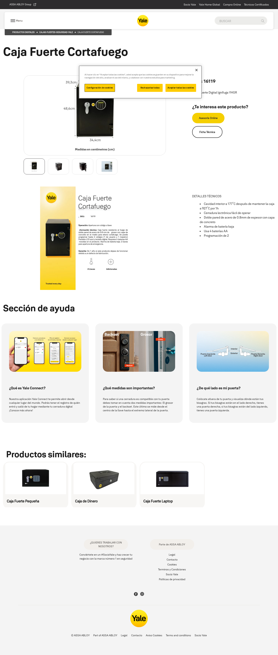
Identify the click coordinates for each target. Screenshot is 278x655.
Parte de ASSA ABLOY (172, 544)
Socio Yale (190, 4)
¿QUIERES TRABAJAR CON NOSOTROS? (106, 544)
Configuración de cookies (100, 87)
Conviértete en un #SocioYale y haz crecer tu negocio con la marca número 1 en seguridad (105, 556)
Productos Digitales (23, 32)
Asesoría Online (208, 118)
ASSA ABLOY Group (20, 4)
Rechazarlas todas (150, 87)
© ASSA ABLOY (80, 635)
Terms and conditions (178, 635)
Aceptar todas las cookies (181, 87)
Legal (172, 554)
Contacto (172, 559)
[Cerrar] (196, 70)
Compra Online (232, 4)
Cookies (172, 564)
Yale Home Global (209, 4)
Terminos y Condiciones (172, 569)
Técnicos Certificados (256, 4)
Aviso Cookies (154, 635)
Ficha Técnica (207, 132)
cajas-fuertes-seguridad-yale (56, 32)
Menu (19, 20)
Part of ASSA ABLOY (105, 635)
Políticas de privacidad (172, 579)
